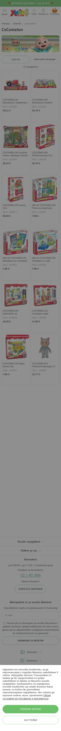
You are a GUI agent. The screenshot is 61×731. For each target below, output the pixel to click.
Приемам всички (30, 709)
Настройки (30, 720)
